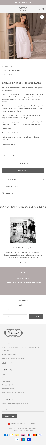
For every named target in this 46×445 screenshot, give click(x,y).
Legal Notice (6, 381)
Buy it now (23, 170)
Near (3, 374)
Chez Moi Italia (7, 67)
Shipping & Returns (8, 389)
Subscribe (9, 416)
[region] (23, 279)
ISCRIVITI (36, 317)
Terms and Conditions (8, 385)
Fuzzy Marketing (27, 430)
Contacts (4, 378)
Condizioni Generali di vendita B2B (13, 392)
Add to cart (23, 164)
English (33, 424)
